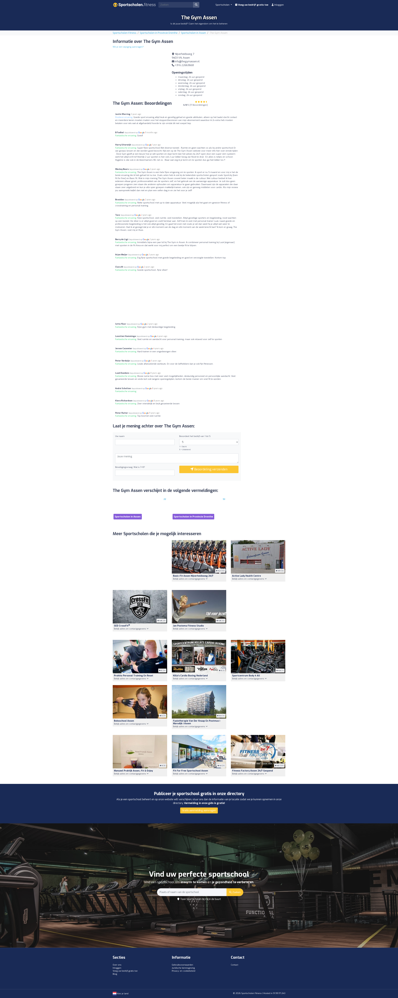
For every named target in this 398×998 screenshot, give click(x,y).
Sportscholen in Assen (193, 32)
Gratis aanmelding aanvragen (199, 810)
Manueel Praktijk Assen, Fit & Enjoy (133, 770)
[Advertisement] (258, 74)
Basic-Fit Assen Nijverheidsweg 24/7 (193, 575)
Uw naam (120, 436)
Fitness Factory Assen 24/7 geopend (252, 770)
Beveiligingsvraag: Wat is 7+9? (130, 467)
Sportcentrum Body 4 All (246, 675)
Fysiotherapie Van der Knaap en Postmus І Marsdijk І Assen (196, 722)
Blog (115, 974)
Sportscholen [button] (222, 4)
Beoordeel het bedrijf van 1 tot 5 (195, 436)
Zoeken (236, 892)
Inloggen (279, 4)
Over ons (117, 965)
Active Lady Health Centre (246, 575)
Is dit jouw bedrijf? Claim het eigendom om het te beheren (199, 23)
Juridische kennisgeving (183, 968)
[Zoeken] (196, 5)
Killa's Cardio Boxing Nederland (190, 675)
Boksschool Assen (124, 720)
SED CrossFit (122, 625)
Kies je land (122, 993)
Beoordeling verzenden (210, 469)
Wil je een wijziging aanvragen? (128, 47)
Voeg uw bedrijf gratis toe (252, 4)
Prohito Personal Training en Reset (133, 675)
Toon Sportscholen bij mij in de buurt (200, 899)
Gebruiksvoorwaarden (182, 965)
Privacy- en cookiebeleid (183, 971)
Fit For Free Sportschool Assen (190, 770)
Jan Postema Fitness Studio (188, 625)
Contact (234, 965)
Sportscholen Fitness (124, 32)
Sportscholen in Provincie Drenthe (159, 32)
